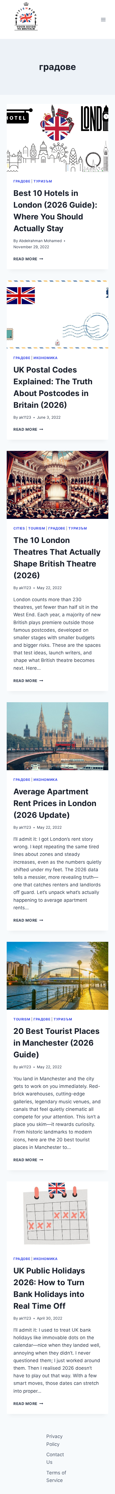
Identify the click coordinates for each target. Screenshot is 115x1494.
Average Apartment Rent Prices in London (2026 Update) (54, 803)
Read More (28, 259)
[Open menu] (103, 19)
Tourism (36, 528)
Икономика (45, 358)
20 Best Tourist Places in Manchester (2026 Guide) (56, 1042)
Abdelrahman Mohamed (40, 240)
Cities (19, 528)
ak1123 (25, 417)
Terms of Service (56, 1476)
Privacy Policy (54, 1440)
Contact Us (55, 1458)
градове (21, 181)
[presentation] (57, 138)
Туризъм (42, 181)
